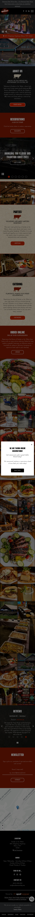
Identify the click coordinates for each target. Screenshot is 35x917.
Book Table (17, 470)
